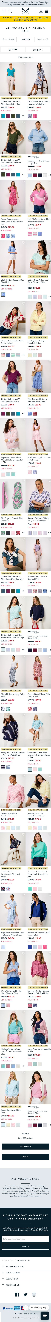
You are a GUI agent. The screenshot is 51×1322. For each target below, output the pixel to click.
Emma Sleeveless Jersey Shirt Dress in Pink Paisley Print (11, 221)
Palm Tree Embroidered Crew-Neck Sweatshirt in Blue (38, 874)
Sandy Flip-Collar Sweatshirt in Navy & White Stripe (12, 753)
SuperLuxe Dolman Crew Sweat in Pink (38, 1112)
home (4, 1260)
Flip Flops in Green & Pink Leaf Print (12, 519)
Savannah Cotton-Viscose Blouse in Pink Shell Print (38, 992)
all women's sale (23, 1260)
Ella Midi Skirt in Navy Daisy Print (12, 695)
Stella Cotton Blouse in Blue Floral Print (12, 281)
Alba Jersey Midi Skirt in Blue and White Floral (37, 400)
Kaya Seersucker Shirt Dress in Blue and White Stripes (12, 933)
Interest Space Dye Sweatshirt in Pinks (9, 814)
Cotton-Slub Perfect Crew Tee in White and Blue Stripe (12, 636)
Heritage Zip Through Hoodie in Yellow (36, 342)
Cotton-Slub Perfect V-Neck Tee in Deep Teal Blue (12, 577)
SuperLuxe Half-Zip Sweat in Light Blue (38, 162)
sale (11, 1260)
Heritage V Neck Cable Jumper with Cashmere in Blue (11, 1051)
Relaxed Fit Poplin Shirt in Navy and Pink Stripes (38, 519)
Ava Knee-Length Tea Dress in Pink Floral (39, 458)
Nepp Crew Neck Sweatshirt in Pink (39, 1050)
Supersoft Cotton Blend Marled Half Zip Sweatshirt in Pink (12, 459)
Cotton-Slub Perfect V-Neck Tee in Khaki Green (11, 161)
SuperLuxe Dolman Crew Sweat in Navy (38, 637)
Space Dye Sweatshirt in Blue (11, 1111)
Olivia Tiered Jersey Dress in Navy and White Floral (39, 102)
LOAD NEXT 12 (25, 1146)
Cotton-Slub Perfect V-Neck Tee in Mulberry (11, 400)
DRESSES (25, 39)
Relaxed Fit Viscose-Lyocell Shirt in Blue (39, 933)
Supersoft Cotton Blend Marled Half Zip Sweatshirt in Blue (39, 754)
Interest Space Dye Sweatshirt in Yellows (36, 814)
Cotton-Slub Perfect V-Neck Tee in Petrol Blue (11, 102)
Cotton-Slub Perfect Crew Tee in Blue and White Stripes (38, 282)
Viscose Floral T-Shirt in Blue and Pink (37, 577)
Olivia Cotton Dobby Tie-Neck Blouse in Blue (11, 992)
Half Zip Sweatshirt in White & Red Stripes (12, 342)
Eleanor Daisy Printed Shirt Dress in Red (39, 695)
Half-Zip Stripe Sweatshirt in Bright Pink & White (39, 220)
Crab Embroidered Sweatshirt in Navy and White (10, 874)
